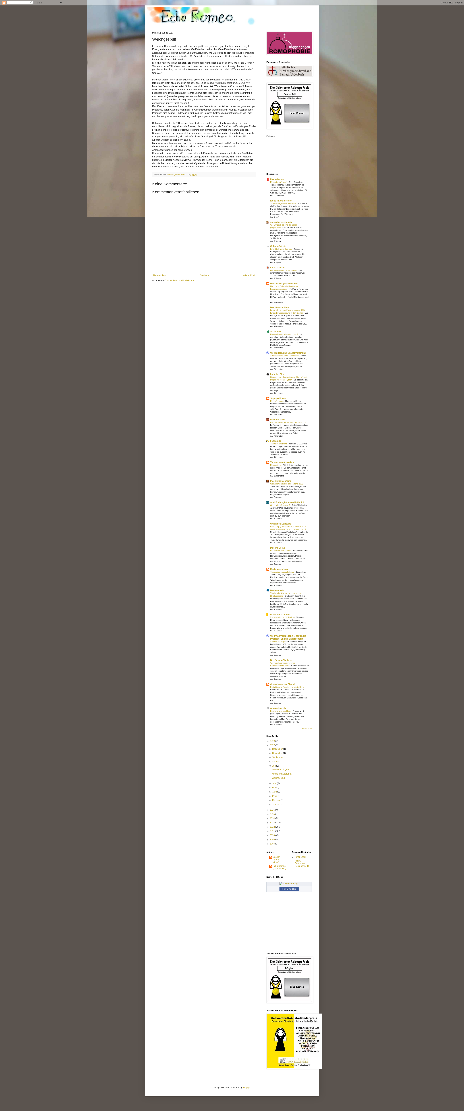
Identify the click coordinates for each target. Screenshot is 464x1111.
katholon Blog (277, 374)
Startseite (204, 275)
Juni (274, 783)
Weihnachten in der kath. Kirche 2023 (287, 484)
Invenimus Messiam (280, 481)
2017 (272, 745)
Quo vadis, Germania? (280, 505)
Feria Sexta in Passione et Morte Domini (288, 687)
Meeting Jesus (277, 548)
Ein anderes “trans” (279, 182)
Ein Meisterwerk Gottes (280, 551)
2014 (272, 818)
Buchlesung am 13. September (284, 270)
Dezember (277, 749)
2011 (272, 831)
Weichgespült (278, 778)
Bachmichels (277, 590)
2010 (272, 835)
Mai (274, 787)
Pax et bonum (277, 179)
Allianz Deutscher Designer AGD (302, 863)
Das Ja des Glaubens (281, 660)
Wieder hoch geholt (281, 769)
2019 (272, 741)
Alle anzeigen (307, 728)
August (276, 761)
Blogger (246, 1087)
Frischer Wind (277, 419)
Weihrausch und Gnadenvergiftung (288, 353)
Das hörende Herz (279, 307)
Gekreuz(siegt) (277, 246)
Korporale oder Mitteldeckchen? (284, 334)
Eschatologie (276, 465)
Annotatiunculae (278, 708)
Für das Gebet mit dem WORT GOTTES (288, 422)
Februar (276, 800)
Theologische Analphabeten (282, 572)
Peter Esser (300, 857)
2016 (272, 810)
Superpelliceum (278, 398)
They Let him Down (279, 444)
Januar (276, 804)
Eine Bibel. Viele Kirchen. (281, 249)
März (275, 796)
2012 (272, 827)
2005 (272, 843)
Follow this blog (289, 889)
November (277, 753)
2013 (272, 822)
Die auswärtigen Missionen (284, 283)
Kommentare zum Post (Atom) (179, 280)
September (278, 757)
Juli (274, 766)
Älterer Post (249, 275)
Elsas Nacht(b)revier (281, 200)
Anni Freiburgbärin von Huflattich (287, 502)
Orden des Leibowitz (280, 524)
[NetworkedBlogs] (289, 883)
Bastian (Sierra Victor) (276, 860)
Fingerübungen (277, 401)
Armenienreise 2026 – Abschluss (285, 356)
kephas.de (275, 441)
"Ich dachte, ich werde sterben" (284, 203)
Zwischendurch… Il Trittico (282, 617)
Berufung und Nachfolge (281, 711)
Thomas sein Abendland (282, 462)
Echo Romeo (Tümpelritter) (279, 867)
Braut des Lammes (280, 614)
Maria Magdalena (279, 569)
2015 (272, 814)
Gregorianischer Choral (282, 684)
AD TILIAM (275, 331)
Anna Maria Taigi (277, 641)
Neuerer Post (159, 275)
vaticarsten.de (277, 267)
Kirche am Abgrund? (282, 774)
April (274, 791)
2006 (272, 839)
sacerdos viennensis (281, 222)
